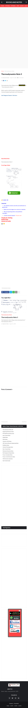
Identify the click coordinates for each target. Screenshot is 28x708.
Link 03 (19, 705)
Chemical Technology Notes (8, 447)
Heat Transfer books (6, 460)
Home (2, 5)
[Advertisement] (14, 23)
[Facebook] (3, 80)
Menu (2, 2)
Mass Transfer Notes (6, 449)
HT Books (13, 5)
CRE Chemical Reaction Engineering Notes (10, 443)
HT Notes (7, 5)
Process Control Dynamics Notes (9, 456)
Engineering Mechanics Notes (8, 431)
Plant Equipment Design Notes (8, 452)
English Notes (5, 437)
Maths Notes (5, 439)
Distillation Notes (6, 445)
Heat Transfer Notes (6, 435)
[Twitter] (5, 80)
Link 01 (11, 705)
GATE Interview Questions (8, 458)
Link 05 (26, 5)
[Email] (7, 80)
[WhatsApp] (13, 292)
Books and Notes (14, 2)
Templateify (16, 703)
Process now (18, 215)
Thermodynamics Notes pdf (8, 429)
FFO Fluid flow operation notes (8, 433)
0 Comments (21, 77)
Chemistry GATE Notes (7, 441)
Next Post (24, 421)
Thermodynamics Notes (9, 71)
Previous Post (5, 421)
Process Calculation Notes (7, 454)
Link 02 (15, 705)
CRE (18, 5)
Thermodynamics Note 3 (9, 317)
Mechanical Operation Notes (8, 451)
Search (26, 2)
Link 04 (21, 5)
